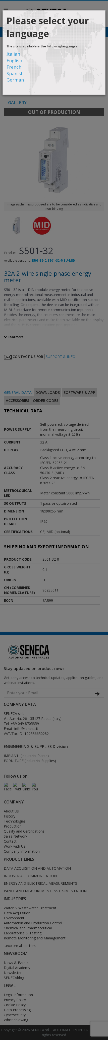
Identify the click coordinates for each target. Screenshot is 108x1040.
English (14, 60)
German (15, 80)
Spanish (15, 73)
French (14, 67)
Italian (13, 54)
